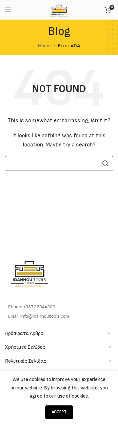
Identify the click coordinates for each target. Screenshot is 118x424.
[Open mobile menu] (8, 9)
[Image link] (29, 272)
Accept (59, 412)
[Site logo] (59, 10)
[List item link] (59, 306)
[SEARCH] (105, 163)
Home (44, 46)
